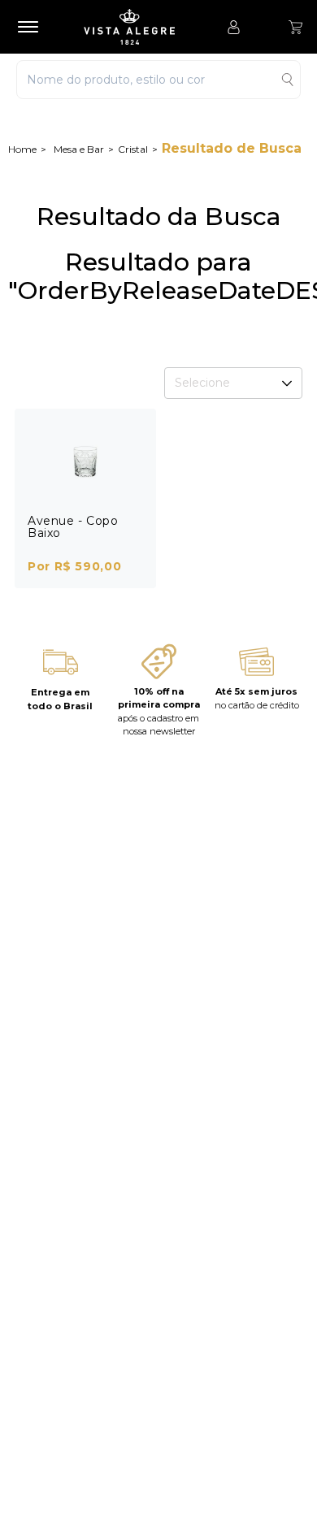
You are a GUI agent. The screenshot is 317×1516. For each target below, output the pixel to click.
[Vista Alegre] (137, 27)
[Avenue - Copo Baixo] (85, 462)
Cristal (133, 149)
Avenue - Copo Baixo (73, 526)
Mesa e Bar (79, 149)
